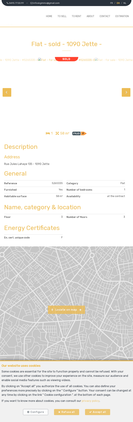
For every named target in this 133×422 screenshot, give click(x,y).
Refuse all (68, 412)
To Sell (61, 16)
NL (124, 3)
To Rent (76, 16)
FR (111, 3)
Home (49, 16)
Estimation (122, 16)
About (90, 16)
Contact (105, 16)
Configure (37, 412)
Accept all (99, 412)
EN (118, 3)
